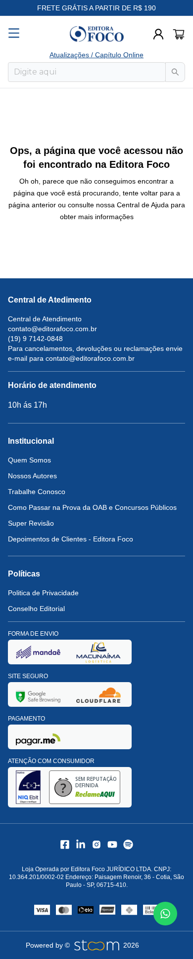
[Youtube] (112, 844)
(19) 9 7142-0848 (35, 339)
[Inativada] (38, 651)
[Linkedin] (81, 844)
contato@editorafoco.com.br (52, 329)
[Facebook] (65, 844)
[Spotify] (128, 844)
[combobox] (87, 72)
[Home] (96, 34)
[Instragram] (96, 844)
